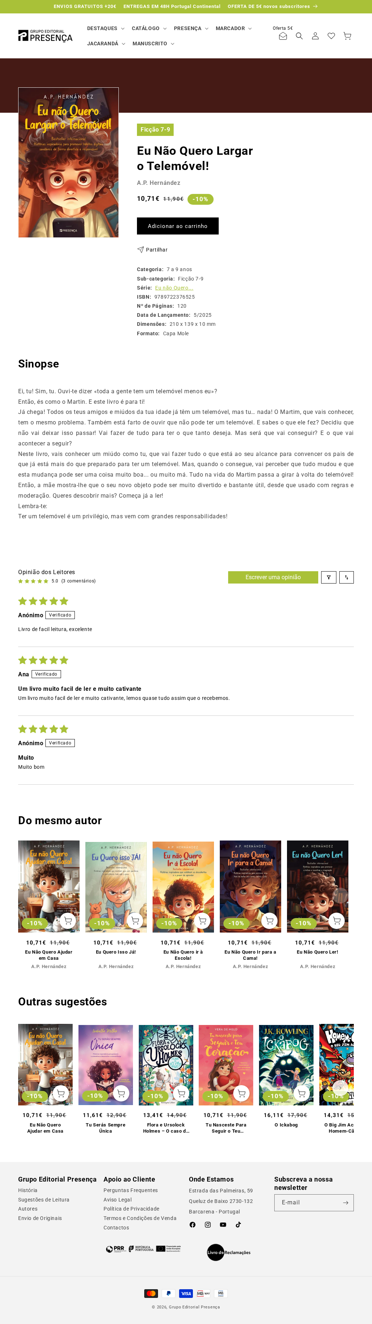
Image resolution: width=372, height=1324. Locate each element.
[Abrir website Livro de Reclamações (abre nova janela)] (228, 1252)
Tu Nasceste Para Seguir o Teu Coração (226, 1128)
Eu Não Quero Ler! (317, 952)
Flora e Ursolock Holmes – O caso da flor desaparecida (166, 1128)
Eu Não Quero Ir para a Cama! (250, 955)
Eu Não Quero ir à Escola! (183, 955)
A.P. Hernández (158, 182)
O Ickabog (286, 1125)
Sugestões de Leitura (44, 1200)
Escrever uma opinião (273, 577)
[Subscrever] (345, 1202)
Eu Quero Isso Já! (116, 952)
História (28, 1190)
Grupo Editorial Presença (194, 1307)
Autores (27, 1209)
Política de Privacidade (131, 1209)
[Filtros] (328, 577)
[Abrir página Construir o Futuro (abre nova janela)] (143, 1249)
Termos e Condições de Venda (140, 1218)
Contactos (116, 1227)
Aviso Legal (118, 1200)
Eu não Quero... (174, 288)
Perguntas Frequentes (131, 1190)
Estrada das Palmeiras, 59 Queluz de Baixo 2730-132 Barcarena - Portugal (221, 1201)
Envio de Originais (40, 1218)
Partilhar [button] (156, 250)
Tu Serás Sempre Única (105, 1128)
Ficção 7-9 (155, 129)
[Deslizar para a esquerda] (32, 896)
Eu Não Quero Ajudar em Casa (48, 955)
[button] (105, 28)
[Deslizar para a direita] (340, 896)
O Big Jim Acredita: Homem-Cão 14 (346, 1128)
